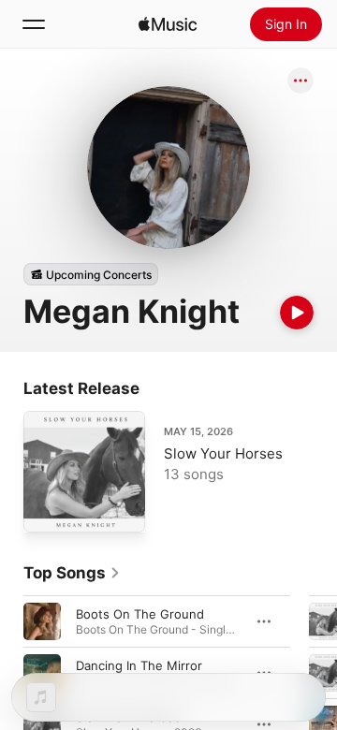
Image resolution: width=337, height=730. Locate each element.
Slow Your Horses (223, 453)
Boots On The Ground (140, 613)
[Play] (297, 312)
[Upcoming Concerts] (90, 274)
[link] (72, 572)
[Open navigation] (33, 24)
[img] (168, 24)
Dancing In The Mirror (139, 665)
